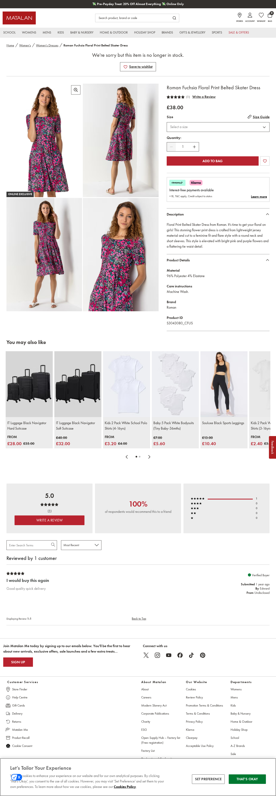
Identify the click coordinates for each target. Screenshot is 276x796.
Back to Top (139, 618)
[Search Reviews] (53, 545)
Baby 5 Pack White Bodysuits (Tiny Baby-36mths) (173, 426)
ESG (144, 730)
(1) (188, 97)
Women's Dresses (47, 45)
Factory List (148, 751)
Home (10, 45)
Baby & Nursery (241, 713)
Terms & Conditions (198, 713)
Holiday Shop (239, 730)
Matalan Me (20, 730)
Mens (234, 697)
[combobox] (218, 127)
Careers (146, 697)
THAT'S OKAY (247, 779)
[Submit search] (174, 18)
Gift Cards (18, 705)
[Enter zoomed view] (75, 90)
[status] (183, 146)
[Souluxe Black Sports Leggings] (224, 384)
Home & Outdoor (241, 721)
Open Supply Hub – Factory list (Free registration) (160, 740)
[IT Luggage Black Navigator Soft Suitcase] (77, 384)
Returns (16, 721)
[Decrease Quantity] (171, 146)
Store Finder (19, 689)
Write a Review (204, 97)
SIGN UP (18, 662)
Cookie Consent (22, 746)
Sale (233, 754)
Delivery (17, 713)
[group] (20, 440)
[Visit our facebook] (180, 655)
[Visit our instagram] (157, 655)
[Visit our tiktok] (191, 655)
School (235, 738)
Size (170, 117)
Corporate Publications (155, 713)
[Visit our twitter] (146, 655)
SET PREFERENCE (208, 779)
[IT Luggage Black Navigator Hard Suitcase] (29, 384)
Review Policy (194, 697)
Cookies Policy (125, 786)
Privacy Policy (194, 721)
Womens (236, 689)
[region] (138, 777)
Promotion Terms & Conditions (204, 705)
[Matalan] (19, 18)
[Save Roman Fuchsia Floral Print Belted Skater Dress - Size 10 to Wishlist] (125, 67)
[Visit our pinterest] (202, 655)
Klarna (190, 730)
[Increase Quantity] (194, 146)
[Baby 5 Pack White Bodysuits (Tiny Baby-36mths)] (175, 384)
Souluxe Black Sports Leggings (223, 423)
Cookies (191, 689)
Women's (25, 45)
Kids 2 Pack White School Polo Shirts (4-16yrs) (126, 426)
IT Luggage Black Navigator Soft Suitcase (75, 426)
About (145, 689)
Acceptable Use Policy (200, 746)
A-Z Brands (238, 746)
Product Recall (20, 738)
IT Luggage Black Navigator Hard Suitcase (26, 426)
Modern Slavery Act (153, 705)
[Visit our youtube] (168, 655)
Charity (145, 721)
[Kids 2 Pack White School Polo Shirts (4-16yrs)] (126, 384)
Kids (233, 705)
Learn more (259, 197)
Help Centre (19, 697)
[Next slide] (149, 457)
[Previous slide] (127, 457)
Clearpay (191, 738)
